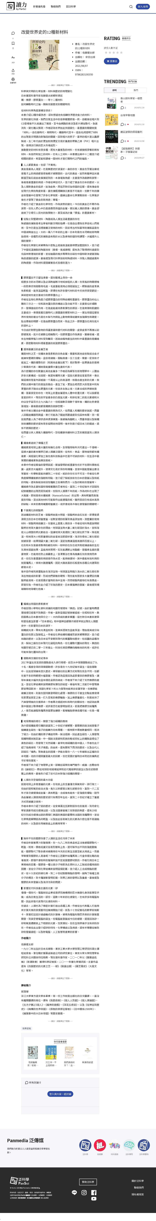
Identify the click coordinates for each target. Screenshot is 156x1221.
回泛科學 (71, 6)
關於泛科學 (138, 1180)
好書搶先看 (39, 6)
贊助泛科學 (88, 1182)
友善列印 (13, 83)
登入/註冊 (143, 6)
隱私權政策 (138, 1194)
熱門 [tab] (136, 90)
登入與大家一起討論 (60, 1094)
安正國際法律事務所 (33, 1198)
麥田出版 (90, 57)
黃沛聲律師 (22, 1198)
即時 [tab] (114, 90)
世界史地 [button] (26, 1028)
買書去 (113, 61)
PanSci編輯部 (25, 1195)
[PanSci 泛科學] (16, 6)
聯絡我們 (56, 6)
